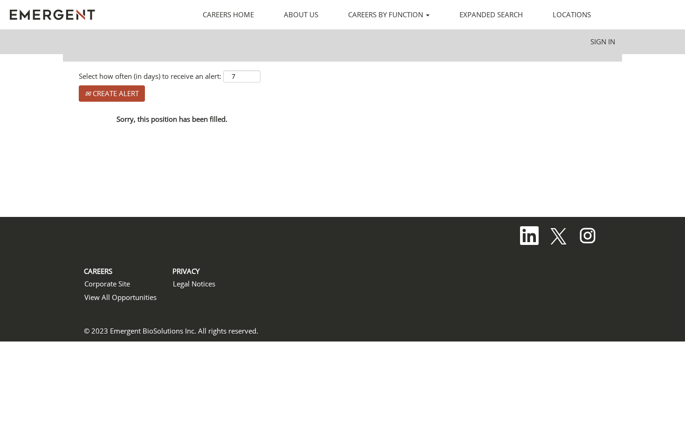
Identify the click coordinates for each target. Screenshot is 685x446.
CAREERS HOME (228, 14)
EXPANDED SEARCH (491, 14)
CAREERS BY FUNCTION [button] (386, 14)
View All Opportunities (120, 297)
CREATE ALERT (115, 93)
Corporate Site (107, 284)
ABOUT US (301, 14)
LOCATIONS (572, 14)
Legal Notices (194, 284)
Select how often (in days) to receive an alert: (150, 76)
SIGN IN (602, 41)
